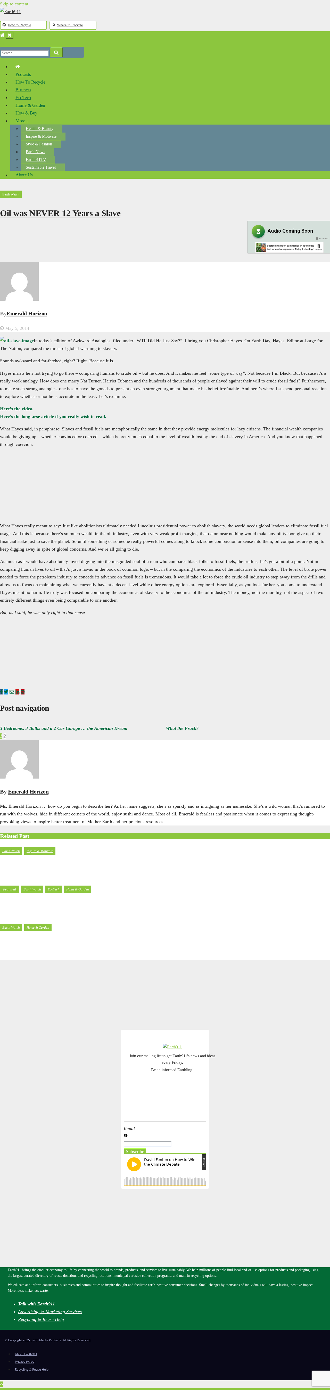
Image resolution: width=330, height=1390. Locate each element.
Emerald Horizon (26, 313)
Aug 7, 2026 (16, 879)
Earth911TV (36, 159)
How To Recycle (30, 82)
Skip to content (14, 3)
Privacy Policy (24, 1362)
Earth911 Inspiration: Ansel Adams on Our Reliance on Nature (73, 865)
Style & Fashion (39, 144)
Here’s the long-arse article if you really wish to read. (53, 416)
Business (23, 89)
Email (129, 1128)
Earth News (35, 152)
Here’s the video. (17, 408)
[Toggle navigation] (9, 35)
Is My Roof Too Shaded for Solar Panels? (48, 903)
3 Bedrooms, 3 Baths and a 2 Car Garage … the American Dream (63, 728)
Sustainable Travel (41, 167)
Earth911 (43, 879)
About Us (23, 174)
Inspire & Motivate (41, 136)
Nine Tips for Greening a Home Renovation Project (59, 941)
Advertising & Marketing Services (50, 1311)
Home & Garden (30, 105)
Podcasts (23, 74)
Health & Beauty (39, 128)
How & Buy (26, 113)
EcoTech (23, 97)
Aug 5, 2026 (16, 917)
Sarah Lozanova (50, 956)
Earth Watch (10, 194)
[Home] (2, 35)
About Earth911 (26, 1354)
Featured (9, 889)
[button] (2, 42)
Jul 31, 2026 (17, 956)
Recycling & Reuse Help (41, 1319)
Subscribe (135, 1151)
